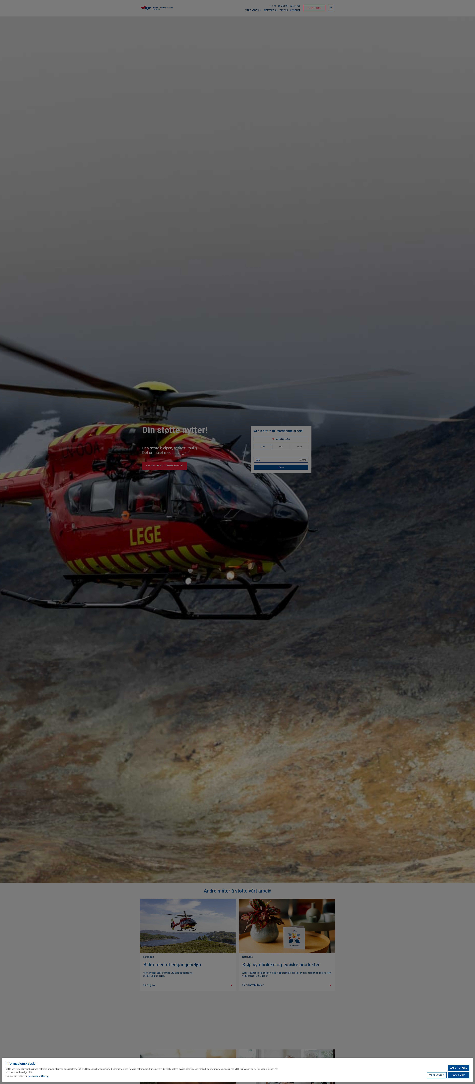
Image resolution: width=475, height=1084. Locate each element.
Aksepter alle (458, 1068)
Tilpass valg (436, 1075)
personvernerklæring (38, 1076)
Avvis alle (459, 1075)
